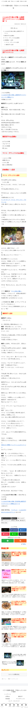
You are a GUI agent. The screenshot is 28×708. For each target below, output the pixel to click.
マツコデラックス (6, 518)
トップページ (7, 694)
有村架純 (7, 698)
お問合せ (7, 696)
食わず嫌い (5, 522)
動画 (14, 520)
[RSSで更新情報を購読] (20, 540)
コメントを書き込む (14, 674)
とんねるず (21, 518)
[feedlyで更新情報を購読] (7, 540)
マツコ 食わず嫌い (16, 291)
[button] (22, 534)
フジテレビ (14, 510)
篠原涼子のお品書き (9, 35)
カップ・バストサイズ (14, 701)
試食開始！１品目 (8, 40)
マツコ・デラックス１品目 (12, 42)
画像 (18, 520)
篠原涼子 (15, 518)
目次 (12, 28)
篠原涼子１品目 (9, 44)
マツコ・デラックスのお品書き (12, 37)
